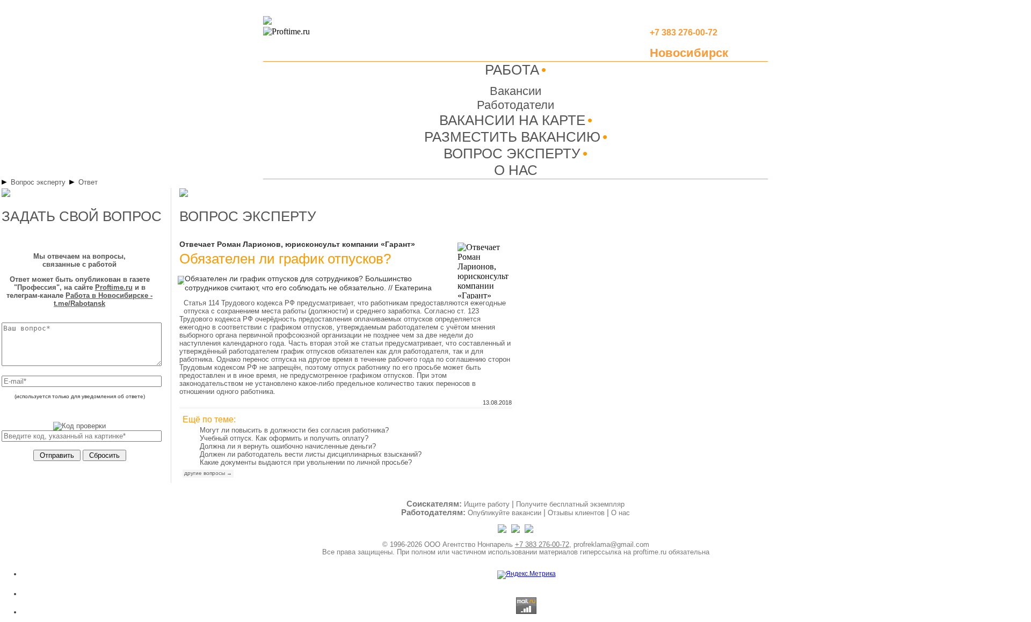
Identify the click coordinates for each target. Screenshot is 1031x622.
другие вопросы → (208, 473)
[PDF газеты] (267, 22)
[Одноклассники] (516, 531)
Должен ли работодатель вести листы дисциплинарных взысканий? (311, 454)
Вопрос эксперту (38, 182)
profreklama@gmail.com (611, 544)
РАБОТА (512, 70)
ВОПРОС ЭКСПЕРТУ (512, 153)
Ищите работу (487, 504)
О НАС (516, 170)
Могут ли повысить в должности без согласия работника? (294, 430)
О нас (620, 513)
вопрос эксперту (247, 216)
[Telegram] (503, 531)
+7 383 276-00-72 (542, 544)
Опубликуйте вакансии (504, 513)
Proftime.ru (114, 287)
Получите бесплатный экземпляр (570, 504)
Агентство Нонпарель (477, 544)
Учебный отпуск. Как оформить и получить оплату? (284, 438)
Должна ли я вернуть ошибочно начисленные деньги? (288, 446)
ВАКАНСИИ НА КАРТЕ (512, 120)
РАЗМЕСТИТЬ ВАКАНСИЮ (512, 137)
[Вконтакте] (529, 531)
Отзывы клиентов (576, 513)
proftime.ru (649, 552)
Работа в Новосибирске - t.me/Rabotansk (103, 299)
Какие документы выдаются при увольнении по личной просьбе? (306, 462)
